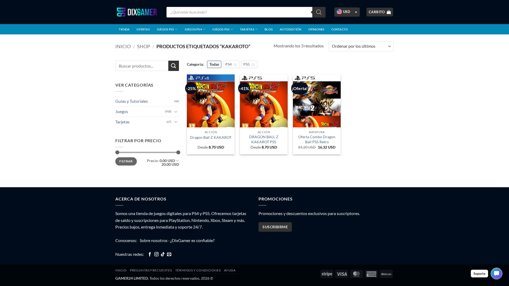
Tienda (124, 29)
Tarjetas (247, 29)
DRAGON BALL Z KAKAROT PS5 (263, 139)
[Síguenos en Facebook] (150, 254)
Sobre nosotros (154, 240)
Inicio (123, 46)
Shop (143, 46)
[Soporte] (496, 273)
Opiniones (316, 29)
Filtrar (126, 161)
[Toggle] (176, 111)
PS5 (249, 64)
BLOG (269, 29)
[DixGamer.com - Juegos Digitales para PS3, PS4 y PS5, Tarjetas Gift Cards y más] (136, 12)
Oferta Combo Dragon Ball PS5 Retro (316, 139)
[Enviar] (173, 66)
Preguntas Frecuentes (151, 270)
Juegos (121, 111)
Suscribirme (275, 227)
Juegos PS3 (220, 29)
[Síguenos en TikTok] (163, 254)
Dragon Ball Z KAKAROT (210, 137)
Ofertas (143, 29)
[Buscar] (319, 12)
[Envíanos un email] (169, 254)
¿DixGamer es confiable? (192, 240)
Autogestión (290, 29)
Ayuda (230, 270)
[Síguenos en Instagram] (156, 254)
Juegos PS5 (165, 29)
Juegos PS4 (193, 29)
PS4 (231, 64)
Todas (214, 64)
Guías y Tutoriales (131, 101)
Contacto (339, 29)
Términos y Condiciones (198, 270)
